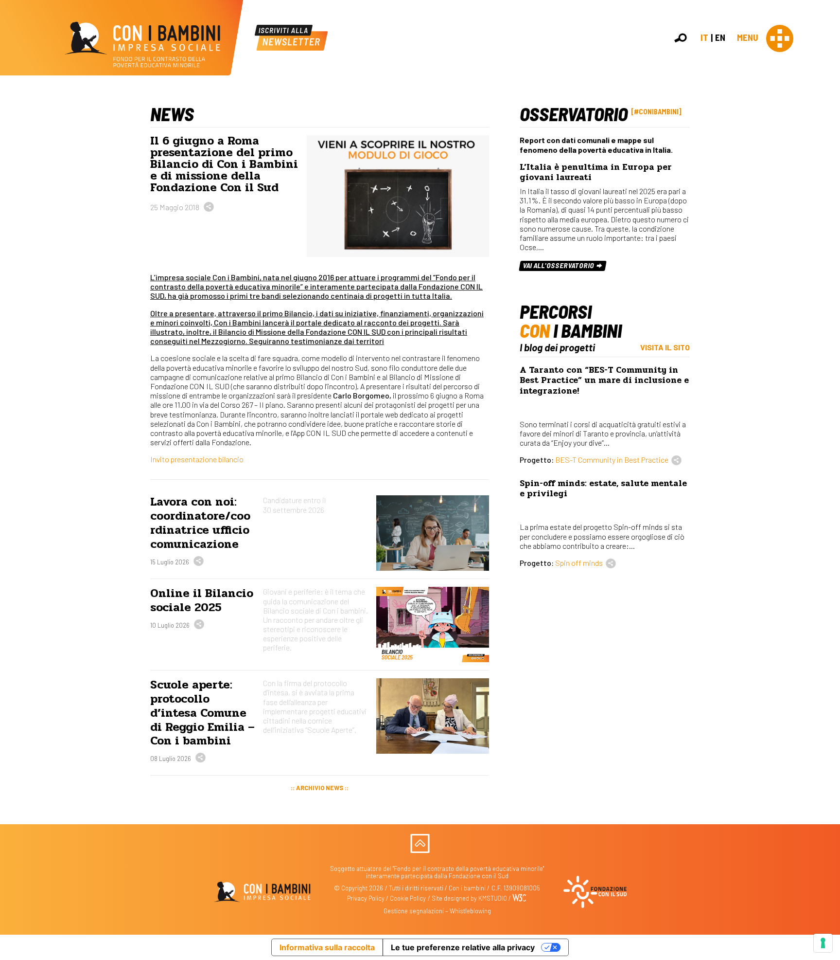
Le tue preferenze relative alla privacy (463, 947)
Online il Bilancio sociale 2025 (201, 600)
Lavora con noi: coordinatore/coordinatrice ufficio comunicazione (200, 523)
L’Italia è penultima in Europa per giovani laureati (596, 172)
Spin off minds (579, 562)
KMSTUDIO (492, 898)
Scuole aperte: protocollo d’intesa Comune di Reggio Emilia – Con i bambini (202, 713)
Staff (825, 177)
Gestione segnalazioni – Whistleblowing (437, 911)
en (720, 37)
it (704, 37)
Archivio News (319, 788)
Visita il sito (665, 347)
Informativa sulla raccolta (327, 947)
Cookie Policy (408, 898)
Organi (827, 146)
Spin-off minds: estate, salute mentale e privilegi (603, 488)
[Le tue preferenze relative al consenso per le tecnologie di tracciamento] (823, 943)
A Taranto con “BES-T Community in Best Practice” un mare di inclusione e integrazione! (604, 380)
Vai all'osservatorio (559, 265)
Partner (828, 167)
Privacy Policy (366, 898)
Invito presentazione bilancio (197, 459)
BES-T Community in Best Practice (611, 459)
